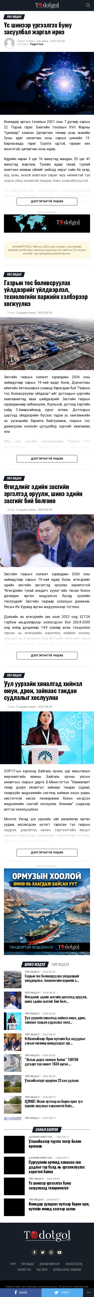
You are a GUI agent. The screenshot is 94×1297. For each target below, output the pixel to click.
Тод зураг (42, 1269)
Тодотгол (36, 44)
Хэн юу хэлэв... (75, 1264)
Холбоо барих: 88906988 (67, 1269)
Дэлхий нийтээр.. (49, 1264)
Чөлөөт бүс (24, 1269)
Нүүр (13, 1264)
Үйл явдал (27, 1264)
